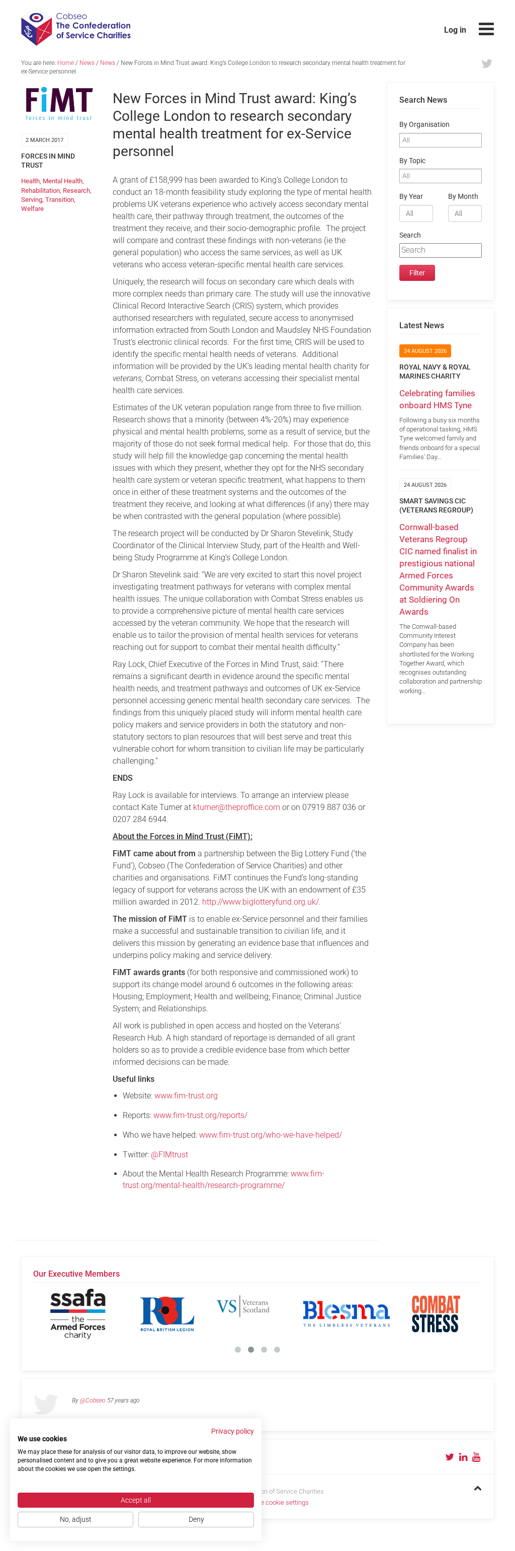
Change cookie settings (275, 1502)
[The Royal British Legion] (167, 1314)
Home (65, 62)
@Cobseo (93, 1400)
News (87, 62)
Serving (31, 199)
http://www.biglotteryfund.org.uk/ (260, 902)
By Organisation (424, 124)
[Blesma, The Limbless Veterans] (346, 1314)
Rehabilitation (40, 190)
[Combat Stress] (436, 1314)
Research (76, 190)
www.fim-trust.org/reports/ (200, 1115)
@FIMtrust (169, 1154)
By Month (463, 196)
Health (30, 181)
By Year (411, 196)
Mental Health (62, 181)
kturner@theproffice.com (236, 807)
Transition (59, 199)
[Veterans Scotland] (257, 1314)
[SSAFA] (78, 1314)
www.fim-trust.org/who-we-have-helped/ (270, 1135)
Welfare (32, 208)
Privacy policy (232, 1431)
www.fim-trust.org (186, 1095)
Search (410, 235)
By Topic (412, 161)
